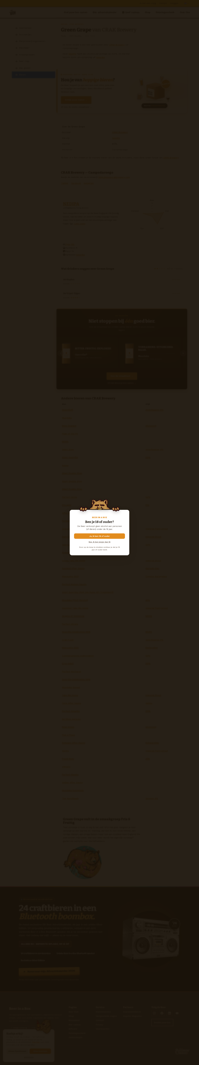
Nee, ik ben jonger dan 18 (99, 542)
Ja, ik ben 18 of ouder (99, 536)
